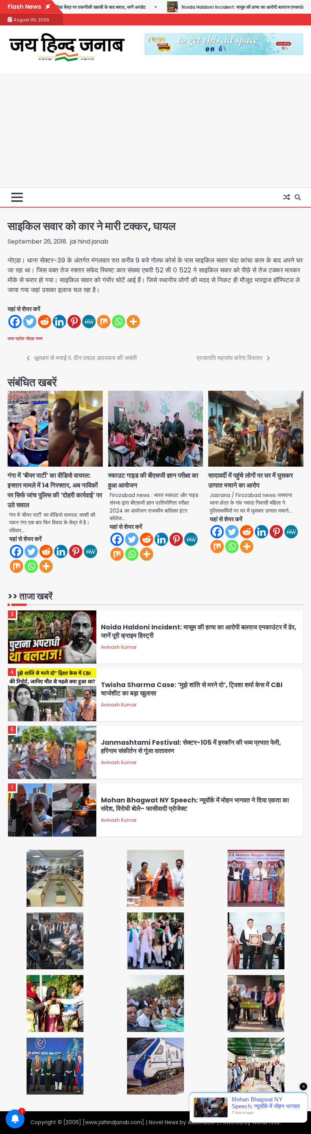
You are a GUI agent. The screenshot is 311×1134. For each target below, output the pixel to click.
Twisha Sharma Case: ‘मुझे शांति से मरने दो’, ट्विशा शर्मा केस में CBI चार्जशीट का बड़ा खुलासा (192, 689)
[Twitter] (29, 321)
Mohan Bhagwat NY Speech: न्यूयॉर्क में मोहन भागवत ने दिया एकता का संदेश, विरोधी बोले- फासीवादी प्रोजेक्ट (195, 804)
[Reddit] (44, 321)
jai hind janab (89, 241)
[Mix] (103, 321)
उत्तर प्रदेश (16, 338)
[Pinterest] (74, 321)
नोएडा (30, 338)
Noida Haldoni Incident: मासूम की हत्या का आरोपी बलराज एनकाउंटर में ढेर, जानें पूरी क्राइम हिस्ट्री (198, 631)
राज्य (39, 338)
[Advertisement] (155, 130)
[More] (133, 321)
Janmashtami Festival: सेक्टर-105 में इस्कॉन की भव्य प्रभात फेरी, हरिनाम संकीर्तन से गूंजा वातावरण (191, 747)
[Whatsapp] (118, 321)
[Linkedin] (59, 321)
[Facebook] (15, 321)
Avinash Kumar (119, 647)
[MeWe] (89, 321)
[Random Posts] (286, 197)
